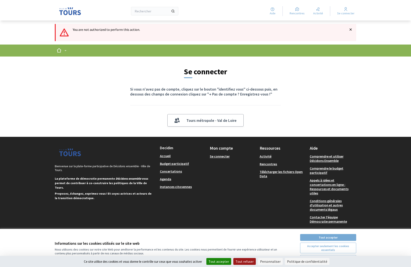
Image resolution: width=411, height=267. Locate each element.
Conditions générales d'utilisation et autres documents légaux (326, 205)
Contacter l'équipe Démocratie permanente (328, 219)
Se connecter (220, 156)
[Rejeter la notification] (350, 29)
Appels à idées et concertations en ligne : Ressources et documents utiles (329, 186)
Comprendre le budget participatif (326, 170)
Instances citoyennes (176, 187)
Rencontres (268, 164)
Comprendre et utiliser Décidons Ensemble (327, 158)
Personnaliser (270, 261)
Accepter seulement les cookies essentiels (328, 248)
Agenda (165, 179)
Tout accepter (328, 237)
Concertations (171, 171)
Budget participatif (174, 163)
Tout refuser (244, 261)
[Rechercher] (173, 11)
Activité (265, 156)
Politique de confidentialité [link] (307, 261)
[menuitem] (183, 156)
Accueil (165, 156)
